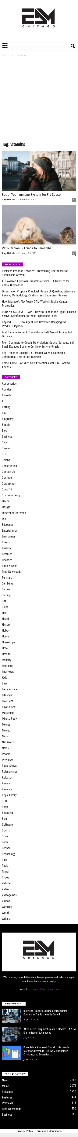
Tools (5, 865)
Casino (6, 448)
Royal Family (9, 795)
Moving (6, 730)
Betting (6, 407)
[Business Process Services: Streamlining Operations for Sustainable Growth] (11, 1016)
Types (5, 877)
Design (6, 507)
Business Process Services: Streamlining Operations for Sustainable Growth (35, 273)
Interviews (8, 671)
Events (6, 542)
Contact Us (8, 472)
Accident (7, 389)
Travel (5, 871)
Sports (6, 830)
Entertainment (10, 530)
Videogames (9, 895)
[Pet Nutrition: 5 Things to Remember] (39, 224)
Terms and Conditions (48, 1130)
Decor (5, 501)
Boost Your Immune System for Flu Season (32, 194)
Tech (5, 842)
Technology (9, 854)
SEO (4, 801)
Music (5, 736)
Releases (7, 777)
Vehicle (6, 883)
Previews (7, 760)
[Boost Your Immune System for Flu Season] (39, 171)
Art (3, 401)
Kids (4, 677)
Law (4, 683)
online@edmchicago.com (46, 989)
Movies (6, 724)
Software (7, 824)
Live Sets (7, 701)
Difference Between (14, 513)
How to (6, 654)
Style (5, 836)
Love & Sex (9, 707)
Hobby (6, 630)
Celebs (6, 460)
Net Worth (8, 742)
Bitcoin (6, 425)
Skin (4, 818)
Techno (6, 848)
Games (6, 589)
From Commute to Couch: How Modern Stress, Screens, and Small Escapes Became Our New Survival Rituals (38, 344)
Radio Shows (9, 766)
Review (6, 783)
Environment (9, 536)
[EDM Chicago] (39, 20)
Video (5, 889)
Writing (6, 918)
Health (5, 619)
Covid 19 (7, 489)
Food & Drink (9, 566)
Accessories (9, 383)
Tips (4, 860)
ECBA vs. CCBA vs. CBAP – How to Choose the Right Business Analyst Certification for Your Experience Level (39, 314)
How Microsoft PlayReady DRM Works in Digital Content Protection (35, 303)
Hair (4, 613)
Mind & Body (9, 719)
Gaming (6, 595)
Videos (6, 901)
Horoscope (8, 642)
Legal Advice (9, 689)
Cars (4, 442)
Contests (7, 477)
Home (4, 55)
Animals (6, 395)
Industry (6, 660)
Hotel (5, 648)
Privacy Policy (24, 1130)
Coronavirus (9, 483)
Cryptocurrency (11, 495)
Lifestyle (7, 695)
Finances (7, 560)
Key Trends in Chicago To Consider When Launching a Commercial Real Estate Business (33, 355)
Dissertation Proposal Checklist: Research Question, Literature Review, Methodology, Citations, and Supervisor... (46, 1051)
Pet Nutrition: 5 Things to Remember (27, 248)
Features (7, 554)
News (5, 748)
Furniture (7, 577)
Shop (5, 807)
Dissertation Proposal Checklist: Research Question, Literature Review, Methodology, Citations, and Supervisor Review (38, 293)
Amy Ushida (8, 199)
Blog (4, 430)
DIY (4, 519)
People (6, 754)
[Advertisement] (39, 100)
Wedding (7, 907)
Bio (4, 413)
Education (7, 524)
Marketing (8, 713)
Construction (9, 466)
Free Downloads (11, 572)
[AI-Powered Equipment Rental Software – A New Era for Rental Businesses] (11, 1034)
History (6, 624)
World (5, 913)
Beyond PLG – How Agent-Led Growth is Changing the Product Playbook (34, 324)
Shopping (7, 813)
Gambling (7, 583)
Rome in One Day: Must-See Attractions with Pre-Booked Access (36, 365)
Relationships (9, 771)
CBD (4, 454)
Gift (4, 601)
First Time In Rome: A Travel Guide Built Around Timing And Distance (37, 334)
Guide (5, 607)
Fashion (6, 548)
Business (7, 436)
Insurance (7, 666)
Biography (8, 419)
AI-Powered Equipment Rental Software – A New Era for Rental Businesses (35, 283)
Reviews (7, 789)
